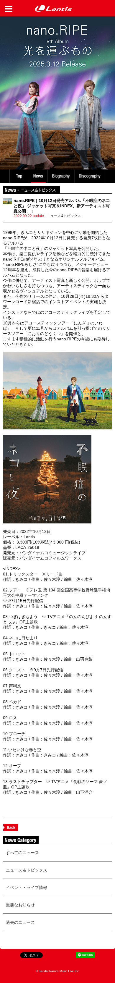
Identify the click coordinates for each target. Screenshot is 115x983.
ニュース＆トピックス (26, 870)
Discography (90, 176)
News (38, 176)
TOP (18, 176)
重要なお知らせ (20, 905)
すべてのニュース (22, 852)
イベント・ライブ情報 (26, 887)
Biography (61, 176)
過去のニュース (20, 922)
